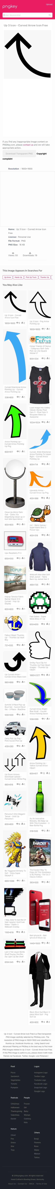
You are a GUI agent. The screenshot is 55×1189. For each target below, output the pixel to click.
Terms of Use (41, 1184)
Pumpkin (14, 1087)
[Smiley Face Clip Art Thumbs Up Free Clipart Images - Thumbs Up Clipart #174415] (40, 645)
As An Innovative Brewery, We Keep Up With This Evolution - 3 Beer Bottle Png (39, 822)
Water (36, 1150)
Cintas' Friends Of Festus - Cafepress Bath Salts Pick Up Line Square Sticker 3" (40, 349)
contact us (28, 144)
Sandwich (15, 1076)
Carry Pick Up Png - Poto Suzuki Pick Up (13, 739)
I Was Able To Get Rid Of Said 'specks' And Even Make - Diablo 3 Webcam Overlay (15, 923)
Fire (12, 1139)
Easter (13, 1119)
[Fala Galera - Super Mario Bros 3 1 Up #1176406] (40, 602)
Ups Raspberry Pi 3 (13, 553)
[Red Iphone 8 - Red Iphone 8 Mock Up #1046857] (40, 910)
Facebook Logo (40, 1084)
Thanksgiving (16, 1111)
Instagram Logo (40, 1072)
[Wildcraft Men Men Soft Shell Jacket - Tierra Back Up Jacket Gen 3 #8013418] (40, 557)
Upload (49, 4)
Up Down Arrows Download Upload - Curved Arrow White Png (15, 776)
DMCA (31, 1184)
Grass (13, 1142)
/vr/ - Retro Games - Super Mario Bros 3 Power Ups (38, 527)
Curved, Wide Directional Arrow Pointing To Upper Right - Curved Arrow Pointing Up (40, 455)
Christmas (15, 1104)
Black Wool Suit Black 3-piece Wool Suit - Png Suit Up (40, 1014)
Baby (26, 1111)
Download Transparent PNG (19, 153)
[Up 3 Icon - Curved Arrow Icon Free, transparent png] (27, 54)
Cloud (13, 1135)
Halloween (15, 1107)
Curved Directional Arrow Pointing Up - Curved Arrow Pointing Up (15, 389)
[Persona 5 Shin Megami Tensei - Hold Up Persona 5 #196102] (15, 801)
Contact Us (22, 1184)
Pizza (13, 1072)
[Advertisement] (27, 107)
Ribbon (37, 1154)
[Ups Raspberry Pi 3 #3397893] (15, 541)
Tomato (14, 1084)
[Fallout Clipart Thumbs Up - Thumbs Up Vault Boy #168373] (15, 624)
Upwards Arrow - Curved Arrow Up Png (39, 491)
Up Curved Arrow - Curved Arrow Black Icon (15, 675)
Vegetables (15, 1080)
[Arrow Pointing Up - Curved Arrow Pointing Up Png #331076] (15, 421)
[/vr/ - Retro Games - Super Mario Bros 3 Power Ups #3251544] (40, 513)
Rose (36, 1146)
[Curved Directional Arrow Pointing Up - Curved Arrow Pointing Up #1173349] (15, 357)
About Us (12, 1184)
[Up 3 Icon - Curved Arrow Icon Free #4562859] (15, 301)
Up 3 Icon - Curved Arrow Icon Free (13, 316)
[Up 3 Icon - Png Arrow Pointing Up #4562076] (40, 304)
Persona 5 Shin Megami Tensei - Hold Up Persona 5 (15, 816)
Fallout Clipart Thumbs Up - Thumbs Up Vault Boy (14, 637)
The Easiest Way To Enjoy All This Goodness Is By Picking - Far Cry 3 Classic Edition (40, 873)
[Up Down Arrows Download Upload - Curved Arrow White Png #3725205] (15, 762)
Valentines (15, 1115)
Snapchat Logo (40, 1087)
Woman (27, 1115)
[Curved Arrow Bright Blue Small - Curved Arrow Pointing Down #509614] (40, 693)
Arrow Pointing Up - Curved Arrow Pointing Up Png (14, 443)
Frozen (27, 1104)
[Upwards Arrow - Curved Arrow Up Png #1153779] (40, 479)
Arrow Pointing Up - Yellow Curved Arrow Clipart (39, 765)
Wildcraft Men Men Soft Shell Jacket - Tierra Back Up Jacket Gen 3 (40, 576)
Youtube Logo (40, 1080)
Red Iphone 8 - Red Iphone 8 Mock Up (38, 936)
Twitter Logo (39, 1076)
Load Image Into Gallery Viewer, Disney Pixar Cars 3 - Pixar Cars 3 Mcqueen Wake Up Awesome (40, 412)
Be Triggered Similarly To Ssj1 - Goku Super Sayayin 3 (15, 873)
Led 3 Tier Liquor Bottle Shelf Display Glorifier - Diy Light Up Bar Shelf (15, 954)
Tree (12, 1150)
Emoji (36, 1139)
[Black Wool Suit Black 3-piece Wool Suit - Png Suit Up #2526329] (40, 980)
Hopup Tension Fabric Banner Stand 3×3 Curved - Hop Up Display (14, 600)
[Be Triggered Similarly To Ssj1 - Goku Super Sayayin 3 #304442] (15, 849)
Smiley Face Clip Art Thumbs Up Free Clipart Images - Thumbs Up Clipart (40, 666)
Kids (26, 1122)
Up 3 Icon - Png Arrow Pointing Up (39, 322)
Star (12, 1146)
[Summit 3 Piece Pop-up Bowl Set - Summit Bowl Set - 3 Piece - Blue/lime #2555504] (15, 695)
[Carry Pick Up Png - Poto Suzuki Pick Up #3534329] (15, 728)
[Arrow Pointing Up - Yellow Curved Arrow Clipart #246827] (40, 743)
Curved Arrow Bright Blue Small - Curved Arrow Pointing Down (39, 711)
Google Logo (39, 1091)
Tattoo (37, 1157)
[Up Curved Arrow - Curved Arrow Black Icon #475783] (15, 661)
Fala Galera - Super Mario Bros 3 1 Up (38, 617)
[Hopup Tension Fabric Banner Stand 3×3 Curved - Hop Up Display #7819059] (15, 579)
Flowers (37, 1142)
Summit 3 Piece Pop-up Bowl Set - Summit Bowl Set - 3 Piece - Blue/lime (15, 707)
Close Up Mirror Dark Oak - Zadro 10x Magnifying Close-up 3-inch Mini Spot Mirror (15, 515)
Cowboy (27, 1119)
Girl (25, 1107)
